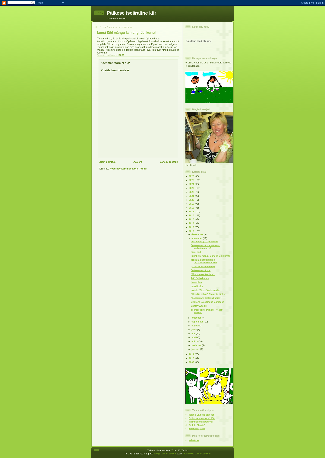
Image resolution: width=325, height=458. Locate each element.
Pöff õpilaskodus (200, 278)
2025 (192, 180)
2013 (192, 227)
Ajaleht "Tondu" (197, 425)
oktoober (196, 317)
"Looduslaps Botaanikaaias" (206, 298)
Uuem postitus (107, 161)
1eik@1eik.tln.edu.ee (165, 453)
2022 (192, 192)
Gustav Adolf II (199, 306)
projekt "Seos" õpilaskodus (205, 290)
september (197, 321)
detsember (197, 234)
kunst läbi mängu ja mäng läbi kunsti (210, 256)
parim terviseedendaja (203, 266)
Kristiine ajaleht (197, 428)
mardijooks (197, 286)
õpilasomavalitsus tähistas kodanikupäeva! (205, 246)
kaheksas (194, 440)
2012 (192, 231)
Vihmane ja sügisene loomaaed (207, 302)
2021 (192, 196)
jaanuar (195, 349)
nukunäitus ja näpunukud (204, 241)
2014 (192, 223)
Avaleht (137, 161)
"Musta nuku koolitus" (203, 274)
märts (194, 341)
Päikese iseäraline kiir (131, 13)
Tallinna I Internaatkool (201, 421)
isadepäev (196, 282)
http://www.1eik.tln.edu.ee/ (196, 453)
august (195, 325)
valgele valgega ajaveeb (201, 415)
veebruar (196, 345)
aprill (194, 337)
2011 (192, 354)
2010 (192, 358)
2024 (192, 184)
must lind (196, 252)
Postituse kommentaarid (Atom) (128, 168)
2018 (192, 207)
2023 (192, 188)
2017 (192, 211)
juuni (194, 329)
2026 (192, 176)
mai (193, 333)
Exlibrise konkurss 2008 (202, 418)
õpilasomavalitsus (200, 270)
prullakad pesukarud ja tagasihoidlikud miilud (204, 261)
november (197, 238)
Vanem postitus (169, 161)
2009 (192, 362)
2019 (192, 204)
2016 (192, 215)
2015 (192, 219)
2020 (192, 200)
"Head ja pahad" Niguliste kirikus (208, 294)
